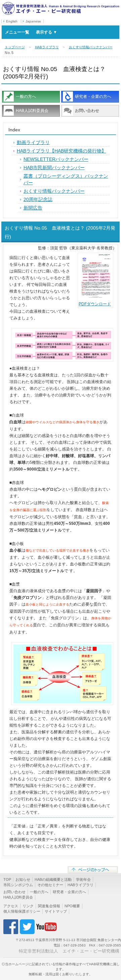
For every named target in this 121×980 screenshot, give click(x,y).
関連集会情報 (49, 906)
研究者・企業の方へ (93, 96)
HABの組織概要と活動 (53, 879)
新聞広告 (33, 207)
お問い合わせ (87, 110)
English (11, 21)
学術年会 (83, 879)
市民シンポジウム (18, 885)
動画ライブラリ (33, 142)
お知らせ (22, 879)
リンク (28, 906)
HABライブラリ (47, 47)
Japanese (33, 21)
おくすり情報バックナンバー (91, 47)
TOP (7, 879)
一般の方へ (26, 96)
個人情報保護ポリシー (21, 911)
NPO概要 (72, 906)
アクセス (10, 906)
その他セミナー (50, 885)
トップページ (15, 47)
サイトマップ (56, 911)
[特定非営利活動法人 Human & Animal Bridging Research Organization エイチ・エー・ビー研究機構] (60, 4)
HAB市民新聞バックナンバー (54, 167)
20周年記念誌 (38, 199)
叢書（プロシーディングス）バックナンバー (66, 179)
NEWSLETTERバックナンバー (56, 159)
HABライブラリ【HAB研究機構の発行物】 (61, 151)
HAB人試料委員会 (32, 110)
